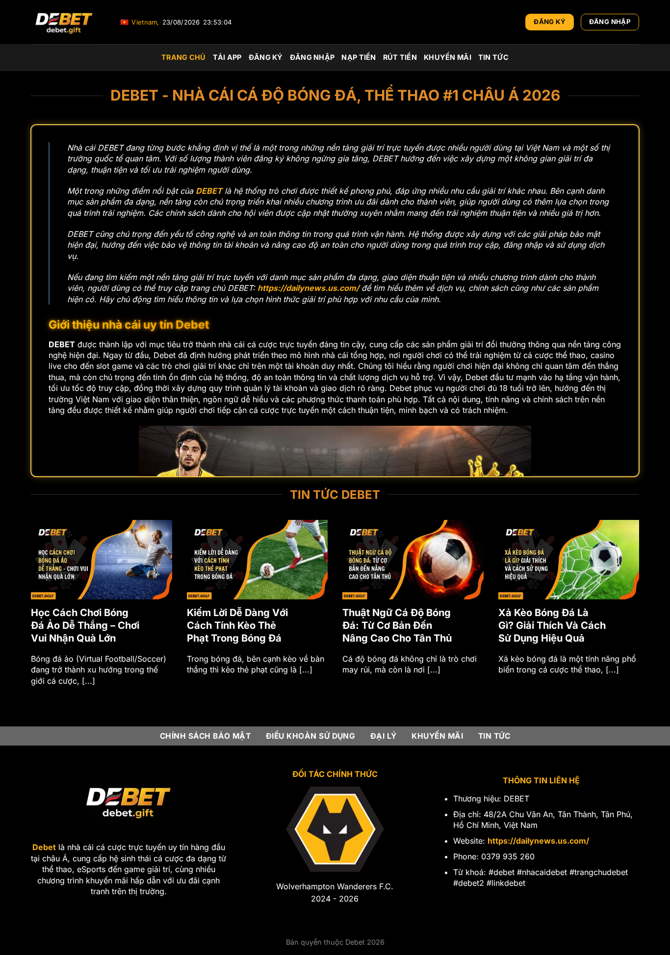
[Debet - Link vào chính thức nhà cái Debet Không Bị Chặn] (68, 22)
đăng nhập (312, 57)
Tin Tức (493, 57)
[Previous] (29, 615)
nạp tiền (358, 57)
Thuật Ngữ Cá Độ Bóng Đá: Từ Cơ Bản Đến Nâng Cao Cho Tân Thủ (195, 625)
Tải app (227, 57)
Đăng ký (266, 57)
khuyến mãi (447, 57)
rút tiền (400, 57)
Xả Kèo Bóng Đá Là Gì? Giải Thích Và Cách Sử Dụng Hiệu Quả (350, 625)
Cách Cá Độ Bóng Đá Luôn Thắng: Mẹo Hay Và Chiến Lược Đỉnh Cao (509, 625)
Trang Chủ (183, 57)
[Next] (641, 615)
